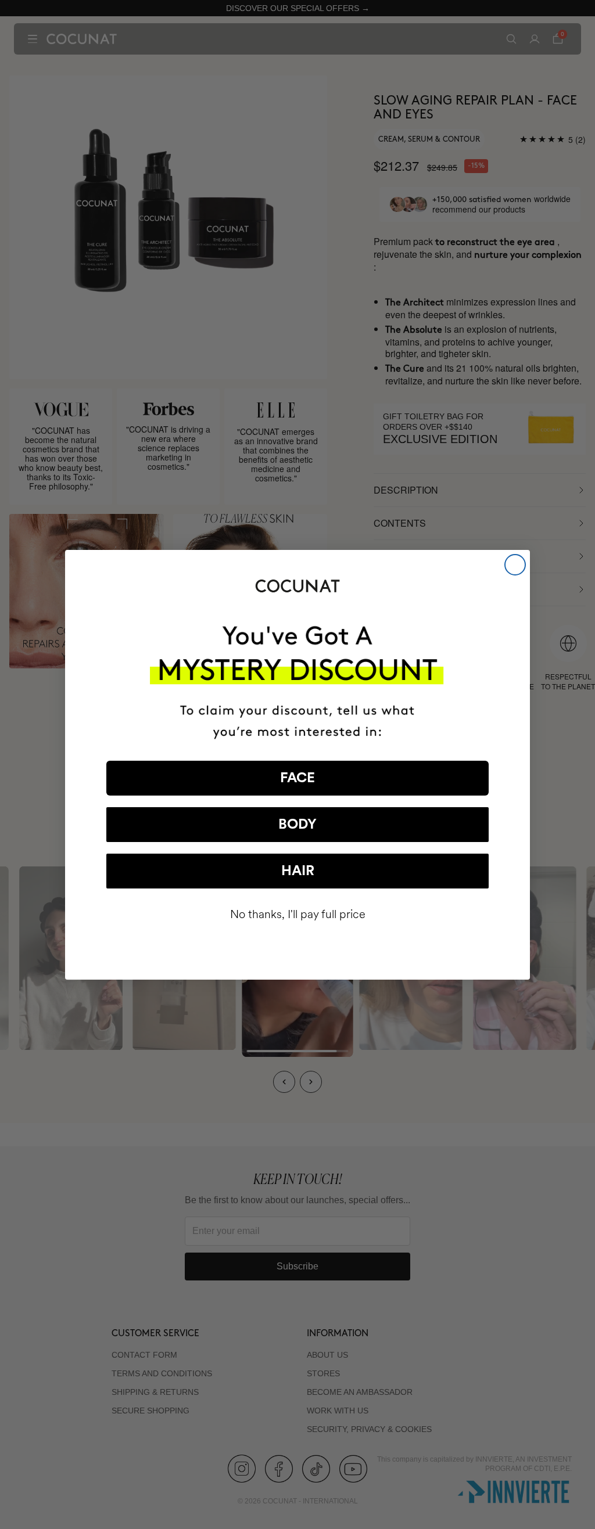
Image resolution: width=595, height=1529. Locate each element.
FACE (297, 778)
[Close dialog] (515, 565)
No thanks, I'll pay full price (297, 914)
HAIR (297, 871)
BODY (297, 825)
